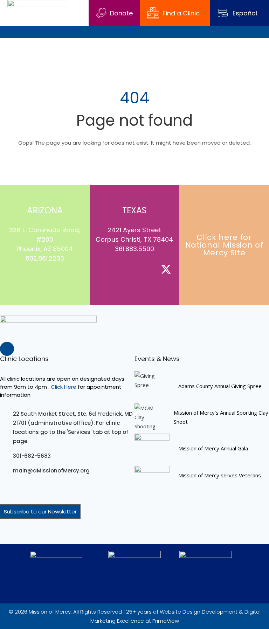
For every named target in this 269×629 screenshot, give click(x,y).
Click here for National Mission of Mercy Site (224, 245)
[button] (264, 32)
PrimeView (165, 620)
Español (245, 13)
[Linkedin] (52, 279)
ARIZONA (45, 210)
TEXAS (134, 210)
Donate (121, 13)
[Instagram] (37, 279)
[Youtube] (68, 279)
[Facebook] (21, 279)
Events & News (157, 358)
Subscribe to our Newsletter (40, 511)
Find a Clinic (181, 13)
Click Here (63, 386)
